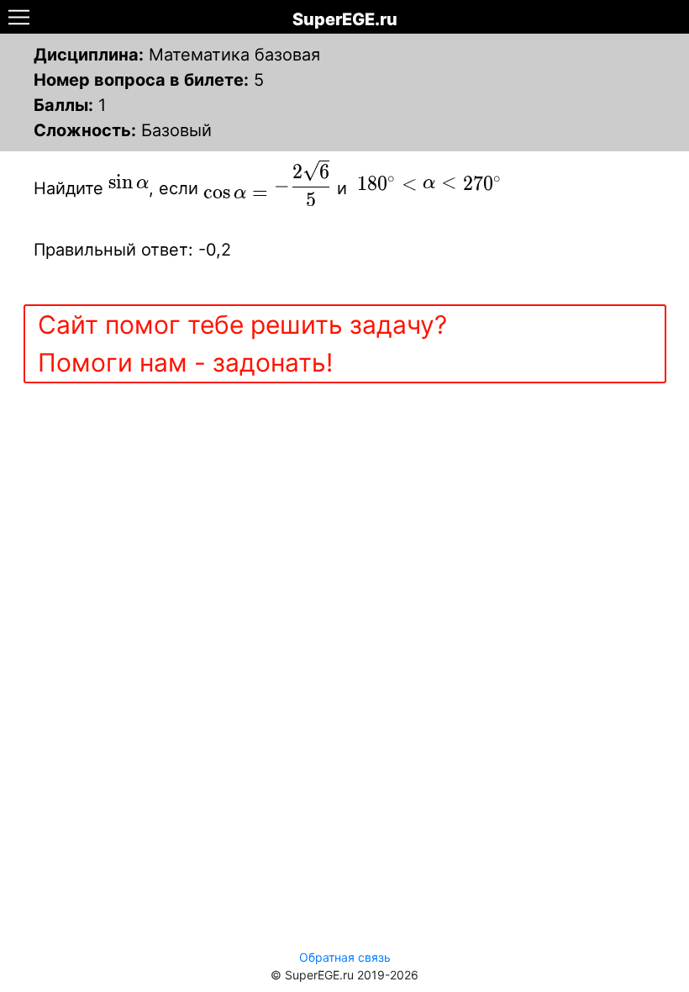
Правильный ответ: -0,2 (132, 250)
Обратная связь (345, 957)
